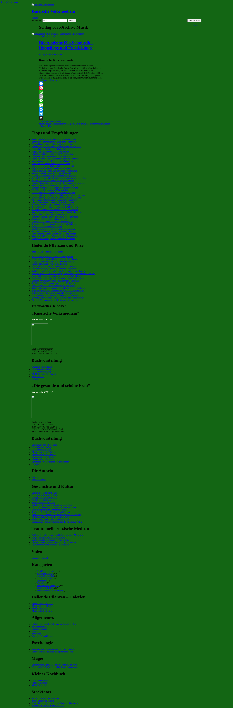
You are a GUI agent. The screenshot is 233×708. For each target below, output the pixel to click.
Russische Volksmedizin (53, 11)
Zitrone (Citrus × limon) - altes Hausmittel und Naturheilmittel (58, 298)
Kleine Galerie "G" (40, 608)
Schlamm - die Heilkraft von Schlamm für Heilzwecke (55, 217)
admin (59, 54)
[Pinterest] (71, 88)
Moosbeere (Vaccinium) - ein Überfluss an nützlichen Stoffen (58, 278)
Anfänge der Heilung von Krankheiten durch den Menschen (57, 535)
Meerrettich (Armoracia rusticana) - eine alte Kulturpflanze (56, 276)
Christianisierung (46, 121)
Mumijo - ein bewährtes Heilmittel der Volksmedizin (54, 176)
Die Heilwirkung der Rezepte (44, 374)
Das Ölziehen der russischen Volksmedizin (50, 190)
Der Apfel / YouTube (40, 558)
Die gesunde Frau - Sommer (44, 454)
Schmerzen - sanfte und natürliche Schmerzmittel (52, 221)
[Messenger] (71, 109)
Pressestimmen (38, 376)
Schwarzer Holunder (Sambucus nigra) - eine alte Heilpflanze (58, 290)
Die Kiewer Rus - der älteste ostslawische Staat (52, 505)
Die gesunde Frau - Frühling (44, 452)
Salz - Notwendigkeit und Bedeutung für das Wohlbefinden (57, 212)
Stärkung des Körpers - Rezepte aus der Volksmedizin (54, 236)
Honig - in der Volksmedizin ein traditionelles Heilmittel (55, 159)
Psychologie (42, 581)
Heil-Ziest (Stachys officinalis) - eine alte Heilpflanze (54, 269)
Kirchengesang (69, 124)
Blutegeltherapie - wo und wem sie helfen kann (52, 144)
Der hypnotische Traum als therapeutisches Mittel (52, 652)
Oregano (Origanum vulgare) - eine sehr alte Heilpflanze (56, 281)
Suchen (35, 18)
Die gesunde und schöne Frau (44, 445)
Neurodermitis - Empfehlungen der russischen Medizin (55, 185)
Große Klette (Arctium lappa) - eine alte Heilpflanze (54, 266)
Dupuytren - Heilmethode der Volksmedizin (50, 151)
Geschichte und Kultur (48, 36)
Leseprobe (36, 379)
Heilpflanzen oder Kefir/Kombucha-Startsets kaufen (54, 624)
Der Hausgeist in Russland (43, 500)
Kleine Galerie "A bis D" (42, 603)
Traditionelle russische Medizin (50, 590)
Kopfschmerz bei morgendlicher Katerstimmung (52, 168)
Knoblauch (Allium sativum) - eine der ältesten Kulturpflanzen (58, 271)
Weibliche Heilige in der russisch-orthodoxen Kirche (54, 507)
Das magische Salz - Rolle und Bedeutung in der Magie (55, 667)
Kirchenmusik (82, 124)
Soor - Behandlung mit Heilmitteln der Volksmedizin (54, 234)
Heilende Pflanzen (45, 573)
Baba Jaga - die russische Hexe (45, 495)
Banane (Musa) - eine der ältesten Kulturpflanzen (52, 256)
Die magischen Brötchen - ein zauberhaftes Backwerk (54, 665)
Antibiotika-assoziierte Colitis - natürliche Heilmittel (54, 139)
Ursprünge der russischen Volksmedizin (48, 537)
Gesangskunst (57, 124)
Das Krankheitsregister (41, 372)
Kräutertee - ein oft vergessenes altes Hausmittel (52, 173)
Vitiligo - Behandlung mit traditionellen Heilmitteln (53, 238)
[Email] (71, 96)
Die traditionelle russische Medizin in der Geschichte (54, 542)
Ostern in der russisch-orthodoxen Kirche (49, 510)
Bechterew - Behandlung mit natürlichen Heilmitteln (54, 142)
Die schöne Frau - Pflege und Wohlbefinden (50, 462)
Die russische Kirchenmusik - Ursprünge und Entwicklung (56, 514)
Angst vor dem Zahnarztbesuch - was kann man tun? (54, 649)
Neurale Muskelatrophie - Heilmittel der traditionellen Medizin (58, 183)
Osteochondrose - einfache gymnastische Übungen (53, 192)
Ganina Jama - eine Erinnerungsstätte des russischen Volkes (57, 522)
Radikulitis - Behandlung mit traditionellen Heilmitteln (55, 207)
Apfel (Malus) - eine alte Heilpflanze (47, 252)
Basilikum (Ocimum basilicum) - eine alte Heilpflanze (54, 259)
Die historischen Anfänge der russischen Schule (52, 517)
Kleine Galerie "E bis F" (42, 606)
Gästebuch (36, 631)
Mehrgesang (93, 124)
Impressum (36, 634)
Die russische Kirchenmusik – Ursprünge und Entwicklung (66, 45)
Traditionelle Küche (45, 588)
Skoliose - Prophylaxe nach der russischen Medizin (53, 231)
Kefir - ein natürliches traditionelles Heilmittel (51, 163)
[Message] (71, 105)
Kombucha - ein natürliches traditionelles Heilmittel (53, 166)
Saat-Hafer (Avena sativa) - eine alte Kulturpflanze (53, 285)
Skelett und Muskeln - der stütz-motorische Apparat (53, 229)
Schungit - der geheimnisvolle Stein (47, 226)
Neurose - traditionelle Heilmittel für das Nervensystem (55, 188)
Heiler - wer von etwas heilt (43, 502)
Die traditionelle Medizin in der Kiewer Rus (50, 540)
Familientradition (39, 479)
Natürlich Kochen (44, 578)
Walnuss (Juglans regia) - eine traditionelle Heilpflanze (55, 295)
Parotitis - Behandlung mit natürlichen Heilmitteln (53, 202)
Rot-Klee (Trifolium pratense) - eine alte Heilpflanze (54, 283)
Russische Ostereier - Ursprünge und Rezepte (51, 512)
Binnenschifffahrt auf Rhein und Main (48, 706)
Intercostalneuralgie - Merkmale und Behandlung (52, 161)
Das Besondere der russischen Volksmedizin (50, 545)
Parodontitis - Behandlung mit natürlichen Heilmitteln (54, 200)
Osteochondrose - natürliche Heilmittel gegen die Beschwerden (58, 195)
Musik (100, 124)
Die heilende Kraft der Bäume (44, 493)
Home (195, 25)
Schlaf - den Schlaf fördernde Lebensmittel (50, 214)
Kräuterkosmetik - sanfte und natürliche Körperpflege (54, 171)
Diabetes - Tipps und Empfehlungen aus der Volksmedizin (56, 146)
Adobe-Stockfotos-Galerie (43, 701)
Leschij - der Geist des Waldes (44, 498)
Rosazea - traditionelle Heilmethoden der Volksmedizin (55, 209)
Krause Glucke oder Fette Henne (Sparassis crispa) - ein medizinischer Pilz (63, 273)
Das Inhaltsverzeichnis (41, 369)
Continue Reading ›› (50, 80)
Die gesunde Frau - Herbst (43, 457)
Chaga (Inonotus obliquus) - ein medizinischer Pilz (53, 261)
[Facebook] (71, 83)
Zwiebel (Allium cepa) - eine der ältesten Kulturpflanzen (56, 300)
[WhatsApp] (71, 92)
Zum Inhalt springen (9, 2)
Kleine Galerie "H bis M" (42, 611)
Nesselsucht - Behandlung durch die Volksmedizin (53, 180)
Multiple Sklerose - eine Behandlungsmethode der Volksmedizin (59, 178)
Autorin (35, 477)
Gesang (47, 124)
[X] (71, 118)
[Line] (71, 101)
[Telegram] (71, 114)
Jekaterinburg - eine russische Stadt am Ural (50, 519)
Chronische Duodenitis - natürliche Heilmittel (51, 149)
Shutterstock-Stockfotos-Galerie (45, 698)
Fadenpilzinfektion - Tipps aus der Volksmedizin (52, 154)
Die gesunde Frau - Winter (43, 459)
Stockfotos (41, 583)
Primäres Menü (194, 20)
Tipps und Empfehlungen (48, 585)
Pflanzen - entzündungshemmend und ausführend (53, 205)
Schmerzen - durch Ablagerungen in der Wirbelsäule (54, 224)
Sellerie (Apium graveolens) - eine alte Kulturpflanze (54, 293)
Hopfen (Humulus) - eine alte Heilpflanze (49, 264)
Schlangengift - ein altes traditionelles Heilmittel (52, 219)
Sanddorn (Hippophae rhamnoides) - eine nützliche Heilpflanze (58, 288)
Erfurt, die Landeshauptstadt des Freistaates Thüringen (55, 703)
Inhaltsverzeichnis (39, 626)
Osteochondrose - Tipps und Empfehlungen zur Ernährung (56, 197)
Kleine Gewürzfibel (45, 576)
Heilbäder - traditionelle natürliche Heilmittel (50, 156)
